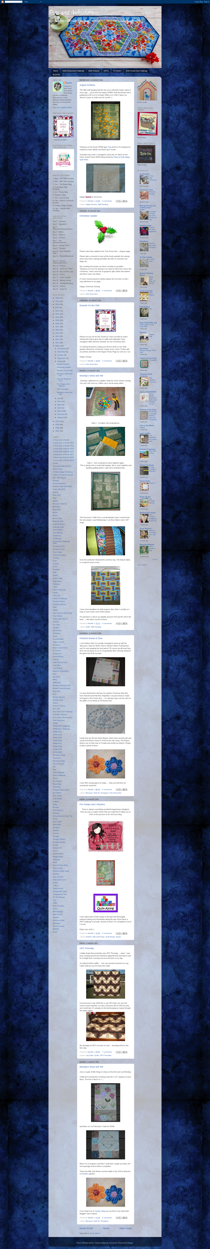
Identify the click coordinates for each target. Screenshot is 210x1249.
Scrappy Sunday (59, 842)
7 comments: (107, 1052)
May (59, 405)
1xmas (55, 463)
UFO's (106, 71)
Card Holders (58, 530)
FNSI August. (152, 294)
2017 (57, 327)
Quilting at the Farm (148, 410)
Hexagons (105, 793)
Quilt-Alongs (110, 937)
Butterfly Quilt (58, 521)
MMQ (55, 680)
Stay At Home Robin (60, 865)
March (60, 411)
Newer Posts (86, 1228)
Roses (55, 819)
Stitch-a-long (57, 868)
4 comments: (107, 361)
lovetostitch (145, 174)
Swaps (118, 937)
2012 (57, 343)
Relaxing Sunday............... (153, 194)
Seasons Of (57, 848)
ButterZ (143, 332)
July (59, 398)
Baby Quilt (57, 495)
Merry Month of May (152, 548)
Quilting (56, 801)
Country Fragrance (147, 449)
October (60, 355)
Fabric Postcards (59, 590)
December (61, 349)
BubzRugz (144, 241)
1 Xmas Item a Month (61, 440)
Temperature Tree (60, 894)
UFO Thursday (87, 948)
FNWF (55, 610)
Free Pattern (57, 616)
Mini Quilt (56, 677)
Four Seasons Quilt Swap (62, 613)
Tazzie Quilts (145, 481)
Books (55, 512)
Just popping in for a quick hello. (153, 438)
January (60, 417)
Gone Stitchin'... (146, 529)
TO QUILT (117, 71)
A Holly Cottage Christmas (63, 472)
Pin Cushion (57, 781)
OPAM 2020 (57, 752)
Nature (55, 703)
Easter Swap (57, 578)
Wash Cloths (57, 914)
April (59, 408)
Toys (54, 900)
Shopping (56, 859)
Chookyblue (145, 307)
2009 (57, 424)
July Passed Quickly (151, 501)
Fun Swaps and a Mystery (92, 804)
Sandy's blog (100, 1211)
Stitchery (56, 874)
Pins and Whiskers (71, 13)
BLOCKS (56, 75)
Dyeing (55, 575)
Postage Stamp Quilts (61, 790)
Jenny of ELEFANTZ (148, 392)
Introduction (57, 654)
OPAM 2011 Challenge (61, 729)
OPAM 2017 (57, 743)
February (61, 414)
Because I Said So (93, 793)
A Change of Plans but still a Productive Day (153, 216)
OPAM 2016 (57, 741)
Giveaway (56, 633)
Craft (55, 561)
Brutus (55, 515)
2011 (57, 346)
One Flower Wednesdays (62, 717)
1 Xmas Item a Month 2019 (63, 460)
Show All (155, 559)
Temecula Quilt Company (146, 375)
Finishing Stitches (59, 604)
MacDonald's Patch (148, 513)
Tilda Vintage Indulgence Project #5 (153, 518)
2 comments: (107, 291)
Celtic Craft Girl (146, 291)
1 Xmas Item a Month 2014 (63, 446)
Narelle (69, 83)
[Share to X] (121, 201)
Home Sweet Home (60, 648)
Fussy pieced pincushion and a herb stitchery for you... (153, 399)
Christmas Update (88, 216)
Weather (56, 917)
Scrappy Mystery (59, 839)
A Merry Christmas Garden (63, 475)
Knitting (55, 659)
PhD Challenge (58, 772)
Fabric (55, 587)
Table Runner (58, 888)
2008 (57, 428)
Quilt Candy (57, 796)
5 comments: (107, 201)
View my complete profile (62, 107)
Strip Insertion (58, 877)
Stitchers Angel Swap (61, 871)
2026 (57, 298)
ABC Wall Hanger (59, 478)
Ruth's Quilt (57, 822)
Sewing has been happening (152, 229)
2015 (57, 333)
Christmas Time (59, 549)
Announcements (59, 483)
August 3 (152, 483)
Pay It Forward (58, 764)
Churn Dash (57, 552)
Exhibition (56, 584)
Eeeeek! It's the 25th (89, 305)
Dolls (55, 572)
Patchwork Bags (59, 761)
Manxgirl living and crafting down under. (148, 208)
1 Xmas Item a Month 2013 (63, 443)
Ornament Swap (59, 755)
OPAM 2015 (57, 738)
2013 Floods (57, 469)
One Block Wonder (60, 714)
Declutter (56, 569)
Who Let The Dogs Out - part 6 (152, 534)
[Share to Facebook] (124, 201)
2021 (57, 314)
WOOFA (56, 929)
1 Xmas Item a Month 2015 (63, 449)
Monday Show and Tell (61, 685)
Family (55, 593)
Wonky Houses (58, 926)
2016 (57, 330)
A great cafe (151, 335)
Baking (55, 501)
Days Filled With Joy (148, 323)
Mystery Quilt (58, 700)
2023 (57, 307)
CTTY (55, 567)
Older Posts (125, 1228)
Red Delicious (58, 810)
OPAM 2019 (57, 749)
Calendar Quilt (58, 527)
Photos (55, 778)
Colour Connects (147, 465)
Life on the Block (147, 425)
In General (57, 651)
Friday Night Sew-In (60, 619)
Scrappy (56, 836)
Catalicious (57, 536)
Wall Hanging (103, 204)
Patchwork (57, 758)
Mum (55, 694)
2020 (57, 317)
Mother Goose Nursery (61, 688)
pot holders (57, 793)
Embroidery (57, 581)
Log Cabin (90, 1055)
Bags (55, 498)
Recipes (56, 807)
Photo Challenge (59, 775)
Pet (54, 767)
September (61, 358)
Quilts (88, 627)
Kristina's (85, 1174)
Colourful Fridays (59, 555)
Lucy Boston (57, 668)
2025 (57, 301)
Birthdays (56, 507)
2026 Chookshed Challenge (73, 71)
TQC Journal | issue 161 (152, 380)
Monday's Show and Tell (91, 376)
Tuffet (55, 903)
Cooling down (151, 260)
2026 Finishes (93, 71)
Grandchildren (58, 639)
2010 (57, 421)
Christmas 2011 (59, 546)
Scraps (55, 845)
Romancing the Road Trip (62, 816)
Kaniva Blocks (58, 656)
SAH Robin (57, 825)
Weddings (56, 923)
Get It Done (57, 630)
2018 (57, 323)
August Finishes (87, 85)
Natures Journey (59, 706)
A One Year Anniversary (153, 179)
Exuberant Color (146, 190)
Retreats (56, 813)
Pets (54, 770)
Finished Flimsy (59, 601)
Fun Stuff (56, 625)
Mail (54, 674)
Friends (56, 622)
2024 (57, 304)
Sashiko (56, 830)
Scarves (56, 833)
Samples (56, 827)
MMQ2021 (57, 682)
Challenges (57, 538)
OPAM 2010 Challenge (61, 726)
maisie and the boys (148, 358)
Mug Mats (56, 691)
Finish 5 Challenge (60, 598)
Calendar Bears (59, 524)
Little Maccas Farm (60, 662)
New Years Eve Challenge (63, 712)
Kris (116, 147)
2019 (57, 320)
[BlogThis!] (119, 201)
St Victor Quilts (146, 257)
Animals (56, 481)
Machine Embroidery (61, 671)
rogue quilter (145, 433)
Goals (55, 636)
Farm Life (56, 596)
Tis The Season (59, 897)
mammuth (113, 1243)
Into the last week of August (152, 245)
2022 (57, 311)
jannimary (144, 348)
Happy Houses (91, 204)
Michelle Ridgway (147, 544)
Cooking (56, 558)
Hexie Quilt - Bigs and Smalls (152, 280)
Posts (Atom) (95, 1233)
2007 (57, 431)
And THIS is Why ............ (152, 453)
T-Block (55, 885)
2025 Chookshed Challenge (137, 71)
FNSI (55, 607)
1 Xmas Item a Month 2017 (63, 454)
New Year (56, 709)
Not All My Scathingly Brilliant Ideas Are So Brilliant (153, 416)
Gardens (56, 627)
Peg (109, 147)
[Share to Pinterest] (126, 201)
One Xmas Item (92, 294)
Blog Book (57, 510)
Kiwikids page (145, 225)
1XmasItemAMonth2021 (62, 466)
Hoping (142, 427)
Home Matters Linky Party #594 (147, 326)
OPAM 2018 (57, 746)
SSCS (55, 862)
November (61, 352)
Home (55, 71)
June (59, 401)
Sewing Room (58, 854)
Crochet (56, 564)
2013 (57, 339)
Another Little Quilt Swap (95, 937)
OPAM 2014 (57, 735)
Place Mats (57, 784)
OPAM (55, 723)
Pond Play (57, 787)
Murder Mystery (59, 697)
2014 (57, 336)
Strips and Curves (59, 880)
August (60, 361)
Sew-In (55, 851)
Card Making (58, 533)
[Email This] (117, 201)
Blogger (130, 1243)
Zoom (55, 932)
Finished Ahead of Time (91, 638)
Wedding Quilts (58, 920)
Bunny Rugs (57, 518)
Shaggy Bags (58, 857)
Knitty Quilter (145, 497)
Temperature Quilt (60, 891)
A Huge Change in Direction (152, 469)
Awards (55, 492)
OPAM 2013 (57, 732)
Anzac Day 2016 (59, 489)
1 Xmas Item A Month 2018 (63, 457)
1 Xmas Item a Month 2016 (63, 452)
